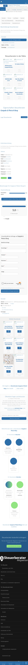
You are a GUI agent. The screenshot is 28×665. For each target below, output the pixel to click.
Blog (2, 579)
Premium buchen (5, 597)
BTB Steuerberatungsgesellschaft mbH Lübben (8, 66)
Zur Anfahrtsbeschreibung (7, 309)
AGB (2, 623)
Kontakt (4, 612)
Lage (8, 9)
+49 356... (7, 45)
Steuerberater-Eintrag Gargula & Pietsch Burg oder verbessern (9, 493)
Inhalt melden (20, 388)
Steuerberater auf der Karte (8, 42)
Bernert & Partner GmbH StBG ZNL (8, 343)
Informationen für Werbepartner (7, 608)
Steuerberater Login (6, 655)
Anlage (2, 271)
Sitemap (2, 637)
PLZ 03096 (8, 156)
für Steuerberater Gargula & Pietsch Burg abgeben (8, 450)
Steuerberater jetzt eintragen (14, 546)
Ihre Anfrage (4, 248)
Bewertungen (19, 9)
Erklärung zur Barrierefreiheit (7, 634)
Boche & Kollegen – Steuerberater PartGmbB (19, 93)
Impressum (3, 619)
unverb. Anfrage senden (15, 40)
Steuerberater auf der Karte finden (8, 571)
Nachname (3, 260)
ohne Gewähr (10, 388)
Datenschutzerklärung (7, 288)
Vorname (3, 254)
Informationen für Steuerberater (7, 604)
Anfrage (25, 9)
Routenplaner (24, 117)
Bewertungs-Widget (5, 601)
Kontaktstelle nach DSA (6, 630)
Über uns (3, 575)
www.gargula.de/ (11, 47)
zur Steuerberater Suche (1, 6)
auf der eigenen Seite (20, 493)
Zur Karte (4, 307)
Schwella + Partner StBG (8, 93)
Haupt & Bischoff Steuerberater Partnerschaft (19, 327)
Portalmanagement (5, 641)
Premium (25, 57)
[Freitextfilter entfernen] (21, 2)
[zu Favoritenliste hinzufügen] (2, 12)
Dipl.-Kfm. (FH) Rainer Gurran (19, 80)
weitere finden (19, 450)
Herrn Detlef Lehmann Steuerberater (8, 327)
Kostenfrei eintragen (5, 594)
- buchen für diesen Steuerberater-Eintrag (14, 513)
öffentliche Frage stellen (14, 418)
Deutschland (6, 163)
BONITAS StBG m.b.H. (8, 80)
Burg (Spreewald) (7, 158)
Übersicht (2, 9)
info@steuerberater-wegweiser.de (9, 649)
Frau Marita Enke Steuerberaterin (19, 360)
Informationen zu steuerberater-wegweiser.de (10, 582)
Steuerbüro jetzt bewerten (14, 199)
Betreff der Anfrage (5, 242)
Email (2, 266)
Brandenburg (9, 161)
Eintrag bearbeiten (4, 590)
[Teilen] (23, 663)
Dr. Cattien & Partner (19, 64)
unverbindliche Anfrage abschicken (10, 291)
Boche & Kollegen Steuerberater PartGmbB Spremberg (19, 344)
